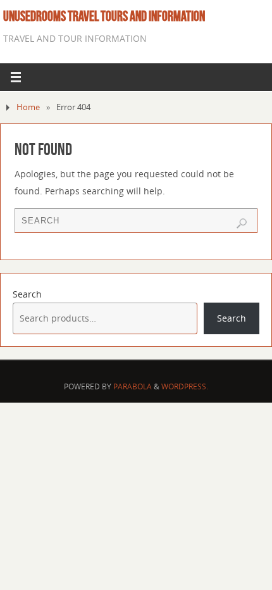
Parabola (132, 386)
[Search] (241, 223)
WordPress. (184, 386)
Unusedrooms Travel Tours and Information (104, 16)
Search (27, 294)
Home (28, 107)
